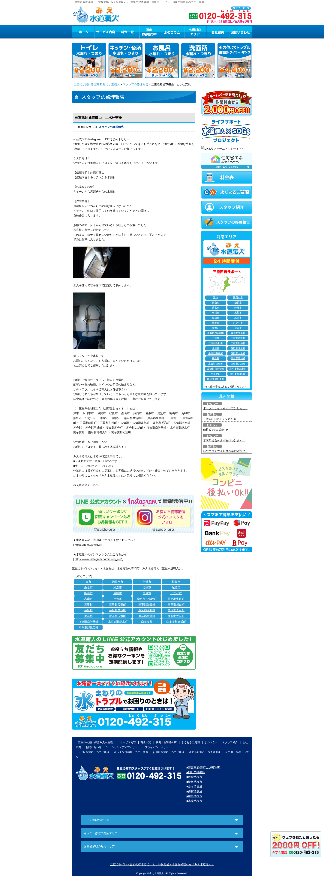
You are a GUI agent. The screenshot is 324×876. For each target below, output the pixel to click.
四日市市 (117, 581)
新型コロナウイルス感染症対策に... (225, 451)
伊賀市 (117, 598)
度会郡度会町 (146, 616)
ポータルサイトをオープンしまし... (225, 408)
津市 (88, 581)
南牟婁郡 (146, 621)
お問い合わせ (240, 32)
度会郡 (88, 616)
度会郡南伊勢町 (88, 621)
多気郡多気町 (117, 610)
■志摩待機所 (194, 800)
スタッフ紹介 (230, 742)
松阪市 (176, 581)
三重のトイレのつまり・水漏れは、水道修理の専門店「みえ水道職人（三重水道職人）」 (128, 568)
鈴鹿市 (117, 587)
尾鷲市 (176, 587)
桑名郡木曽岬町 (147, 598)
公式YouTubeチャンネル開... (220, 419)
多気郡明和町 (146, 610)
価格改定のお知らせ (215, 429)
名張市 (147, 587)
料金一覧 (128, 32)
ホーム (83, 32)
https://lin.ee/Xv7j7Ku (87, 544)
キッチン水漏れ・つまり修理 (131, 752)
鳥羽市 (117, 593)
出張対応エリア (195, 32)
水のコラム (173, 32)
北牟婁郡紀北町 (118, 621)
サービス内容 (105, 32)
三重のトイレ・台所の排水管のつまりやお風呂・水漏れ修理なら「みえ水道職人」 (162, 864)
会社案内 (218, 32)
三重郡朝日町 (146, 604)
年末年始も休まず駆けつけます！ (224, 440)
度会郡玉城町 (117, 616)
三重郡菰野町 (117, 604)
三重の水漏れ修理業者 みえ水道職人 (97, 84)
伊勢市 (147, 581)
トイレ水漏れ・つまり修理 (93, 752)
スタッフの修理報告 (135, 84)
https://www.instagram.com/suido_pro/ (98, 559)
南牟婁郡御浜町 (176, 621)
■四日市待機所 (195, 772)
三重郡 (88, 604)
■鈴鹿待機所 (194, 776)
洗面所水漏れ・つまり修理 (204, 752)
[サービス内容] (98, 32)
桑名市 (88, 587)
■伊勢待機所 (194, 796)
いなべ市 (176, 593)
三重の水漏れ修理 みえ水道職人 (96, 742)
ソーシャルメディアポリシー (123, 747)
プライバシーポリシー (158, 747)
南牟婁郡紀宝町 (88, 627)
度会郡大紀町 (176, 616)
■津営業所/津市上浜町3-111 (203, 767)
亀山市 (88, 593)
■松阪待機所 (194, 781)
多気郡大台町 (176, 610)
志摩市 (88, 598)
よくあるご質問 (190, 742)
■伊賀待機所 (194, 791)
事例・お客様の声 (150, 32)
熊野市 (147, 593)
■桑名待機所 (194, 786)
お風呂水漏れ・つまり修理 (168, 752)
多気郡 (88, 610)
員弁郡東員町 (176, 598)
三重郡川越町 (176, 604)
